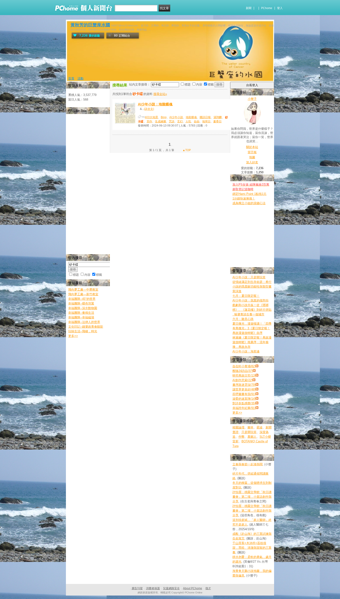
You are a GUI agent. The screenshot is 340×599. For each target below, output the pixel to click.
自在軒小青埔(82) (244, 366)
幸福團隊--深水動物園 (82, 308)
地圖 (252, 157)
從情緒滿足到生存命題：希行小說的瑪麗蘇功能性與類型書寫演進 (252, 286)
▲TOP (186, 150)
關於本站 (252, 147)
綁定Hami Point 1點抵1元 (249, 194)
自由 (196, 121)
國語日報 (205, 117)
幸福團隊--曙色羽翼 (81, 303)
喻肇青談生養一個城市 (248, 314)
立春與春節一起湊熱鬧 (247, 464)
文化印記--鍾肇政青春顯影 (85, 326)
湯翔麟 (217, 117)
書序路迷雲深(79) (244, 385)
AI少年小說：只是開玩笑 (249, 277)
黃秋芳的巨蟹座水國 (90, 24)
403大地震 (151, 117)
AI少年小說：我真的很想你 (250, 300)
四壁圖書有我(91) (244, 394)
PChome (266, 8)
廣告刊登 (137, 588)
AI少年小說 (176, 117)
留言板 (252, 152)
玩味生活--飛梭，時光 (82, 331)
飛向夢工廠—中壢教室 (83, 289)
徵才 (208, 588)
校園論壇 (238, 427)
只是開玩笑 (249, 432)
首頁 (71, 78)
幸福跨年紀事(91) (244, 408)
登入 (280, 8)
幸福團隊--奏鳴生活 (81, 312)
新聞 (248, 8)
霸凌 (260, 427)
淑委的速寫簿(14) (244, 398)
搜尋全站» (160, 94)
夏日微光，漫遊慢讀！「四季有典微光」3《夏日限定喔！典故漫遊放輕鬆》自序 (252, 328)
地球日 (206, 121)
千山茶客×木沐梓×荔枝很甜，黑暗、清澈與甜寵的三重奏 (252, 547)
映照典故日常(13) (244, 375)
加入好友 (252, 162)
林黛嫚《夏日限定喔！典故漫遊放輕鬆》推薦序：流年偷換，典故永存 (252, 342)
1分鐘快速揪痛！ (243, 198)
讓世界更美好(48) (244, 389)
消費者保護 (153, 588)
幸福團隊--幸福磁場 (81, 317)
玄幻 (180, 121)
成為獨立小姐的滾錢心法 (249, 203)
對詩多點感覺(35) (244, 403)
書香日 (217, 121)
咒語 (171, 121)
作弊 (241, 436)
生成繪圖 (160, 121)
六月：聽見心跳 (242, 319)
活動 (80, 78)
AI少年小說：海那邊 (246, 351)
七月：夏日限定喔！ (246, 296)
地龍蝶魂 (191, 117)
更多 (237, 412)
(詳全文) (149, 109)
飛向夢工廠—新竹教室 (83, 294)
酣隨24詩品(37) (242, 371)
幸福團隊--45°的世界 (82, 299)
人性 (188, 121)
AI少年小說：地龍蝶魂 (155, 104)
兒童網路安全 (171, 588)
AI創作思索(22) (242, 380)
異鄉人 (252, 436)
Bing (164, 117)
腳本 (250, 427)
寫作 (149, 121)
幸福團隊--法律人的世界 (84, 322)
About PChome (192, 588)
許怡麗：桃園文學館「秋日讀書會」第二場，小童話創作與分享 (252, 496)
